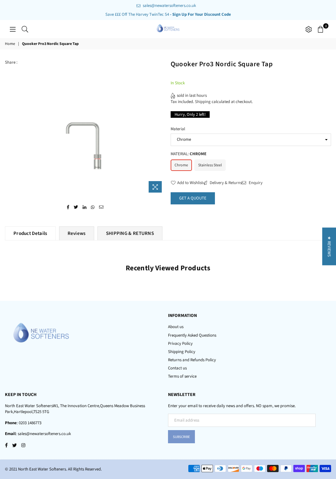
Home (10, 44)
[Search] (25, 29)
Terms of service (182, 376)
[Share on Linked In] (85, 207)
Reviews (77, 233)
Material (178, 129)
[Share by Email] (101, 207)
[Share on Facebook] (68, 207)
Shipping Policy (181, 352)
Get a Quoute (192, 198)
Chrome (181, 165)
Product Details (30, 233)
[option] (97, 127)
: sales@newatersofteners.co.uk (43, 434)
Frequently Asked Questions (192, 335)
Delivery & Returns (225, 183)
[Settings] (309, 29)
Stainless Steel (210, 165)
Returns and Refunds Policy (192, 360)
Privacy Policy (180, 343)
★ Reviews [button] (329, 246)
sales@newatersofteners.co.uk (169, 6)
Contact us (177, 368)
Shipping (203, 102)
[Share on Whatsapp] (93, 207)
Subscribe (181, 436)
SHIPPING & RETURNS (130, 233)
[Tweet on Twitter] (76, 207)
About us (175, 327)
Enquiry (255, 183)
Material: (188, 154)
